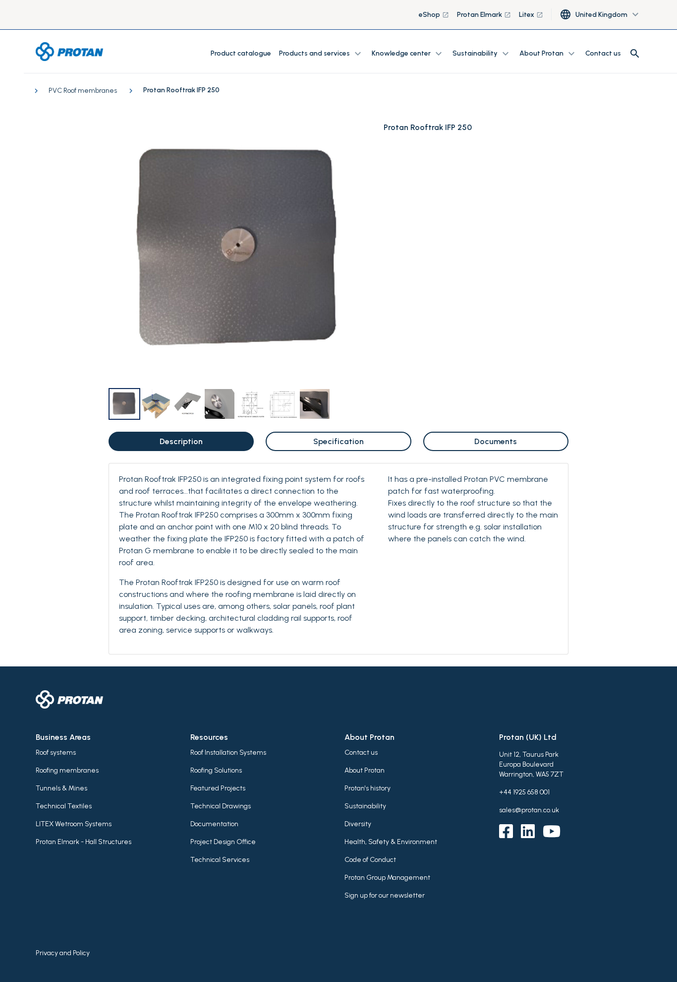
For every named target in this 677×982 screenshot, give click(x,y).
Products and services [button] (321, 54)
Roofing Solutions (216, 770)
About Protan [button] (548, 54)
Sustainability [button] (481, 54)
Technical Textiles (64, 806)
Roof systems (56, 752)
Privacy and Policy (63, 953)
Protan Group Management (387, 877)
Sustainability (365, 806)
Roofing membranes (67, 770)
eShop (434, 14)
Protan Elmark (484, 14)
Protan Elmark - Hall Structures (83, 842)
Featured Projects (217, 788)
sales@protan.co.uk (529, 810)
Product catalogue (241, 53)
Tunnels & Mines (61, 788)
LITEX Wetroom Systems (74, 824)
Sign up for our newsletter (384, 895)
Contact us (603, 53)
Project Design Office (223, 842)
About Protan (364, 770)
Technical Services (219, 859)
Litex (531, 14)
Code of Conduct (370, 859)
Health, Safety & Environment (390, 842)
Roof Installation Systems (228, 752)
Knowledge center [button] (408, 54)
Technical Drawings (220, 806)
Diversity (357, 824)
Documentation (214, 824)
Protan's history (367, 788)
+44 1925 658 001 (524, 792)
